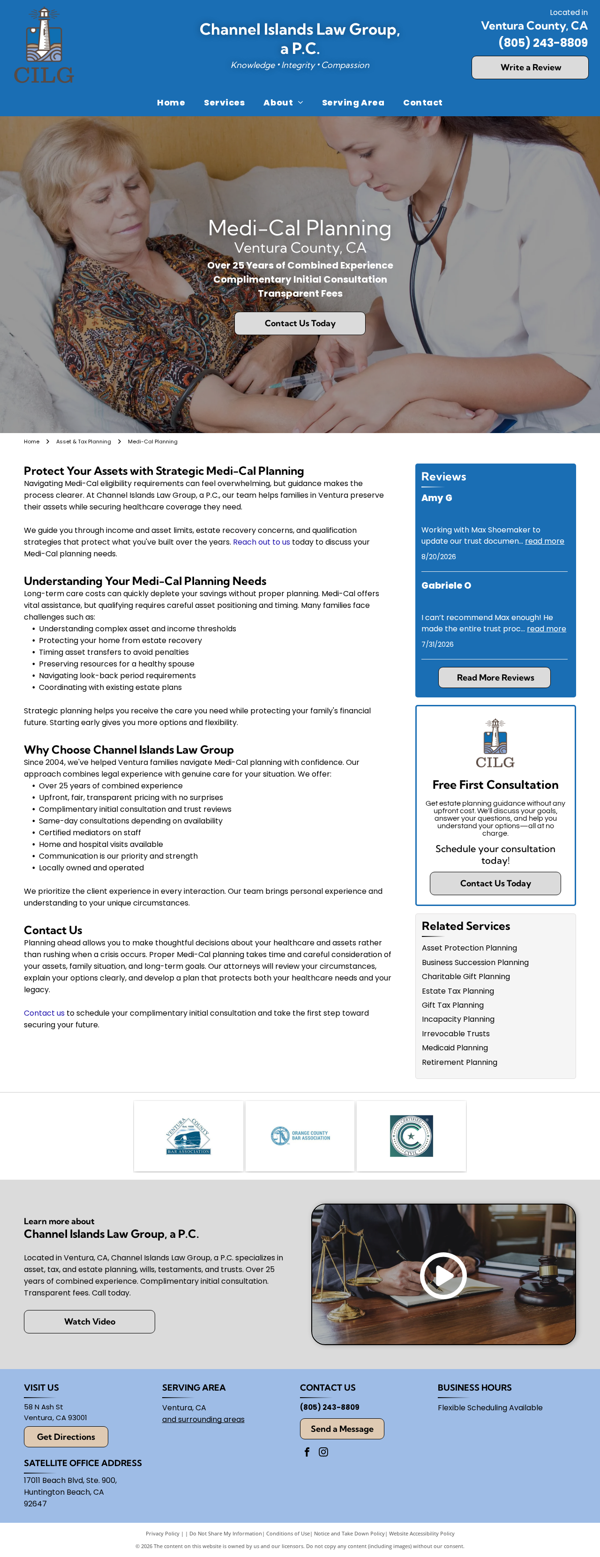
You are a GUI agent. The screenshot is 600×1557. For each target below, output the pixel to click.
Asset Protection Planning (469, 948)
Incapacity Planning (458, 1019)
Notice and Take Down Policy (349, 1533)
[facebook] (307, 1453)
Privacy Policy (163, 1533)
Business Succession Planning (475, 962)
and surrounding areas (203, 1419)
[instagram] (323, 1453)
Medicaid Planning (455, 1047)
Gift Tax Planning (453, 1005)
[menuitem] (171, 102)
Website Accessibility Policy (422, 1533)
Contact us (44, 1013)
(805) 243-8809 (543, 43)
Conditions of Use (288, 1533)
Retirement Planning (459, 1062)
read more (544, 541)
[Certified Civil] (411, 1136)
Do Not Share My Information (225, 1533)
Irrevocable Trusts (456, 1033)
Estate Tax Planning (458, 991)
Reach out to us (261, 542)
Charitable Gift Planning (466, 976)
